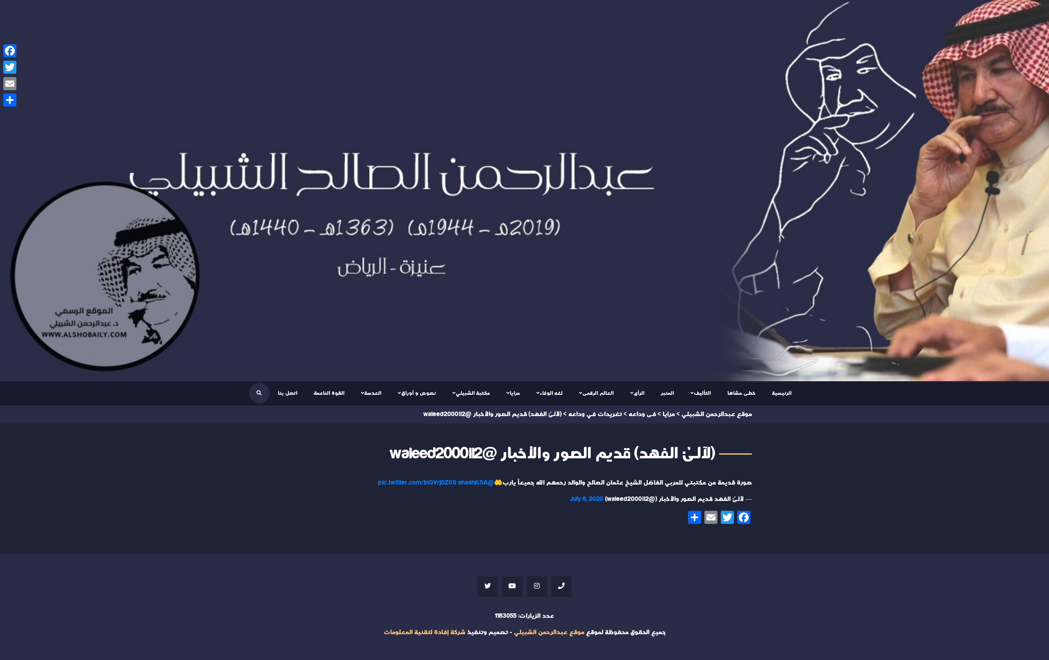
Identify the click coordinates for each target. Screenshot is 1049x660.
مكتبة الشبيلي (473, 393)
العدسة (372, 393)
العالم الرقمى (598, 393)
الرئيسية (782, 393)
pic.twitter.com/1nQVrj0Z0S (417, 483)
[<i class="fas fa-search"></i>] (259, 393)
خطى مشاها (741, 393)
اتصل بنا (287, 393)
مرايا (515, 393)
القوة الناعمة (329, 393)
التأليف (702, 393)
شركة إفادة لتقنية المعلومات (424, 632)
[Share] (10, 100)
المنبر (667, 393)
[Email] (10, 83)
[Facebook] (10, 51)
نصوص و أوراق (418, 393)
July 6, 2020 (587, 499)
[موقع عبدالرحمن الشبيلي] (524, 190)
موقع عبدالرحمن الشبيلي (549, 632)
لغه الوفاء (551, 393)
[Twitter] (10, 67)
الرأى (639, 393)
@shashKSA (476, 483)
